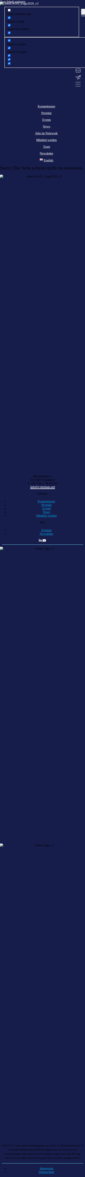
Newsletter (46, 533)
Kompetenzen (46, 501)
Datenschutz (46, 1172)
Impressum (46, 1168)
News (46, 512)
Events (46, 508)
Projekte (46, 505)
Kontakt (47, 530)
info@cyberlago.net (42, 487)
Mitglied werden (46, 515)
